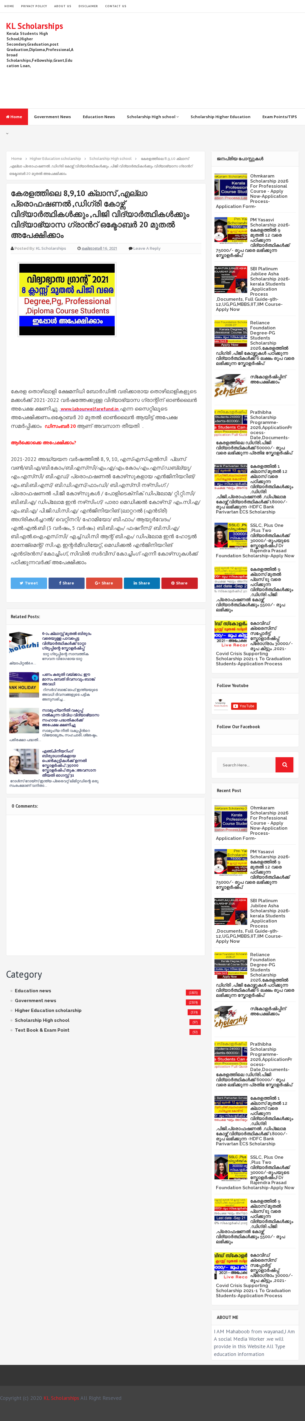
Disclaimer (88, 6)
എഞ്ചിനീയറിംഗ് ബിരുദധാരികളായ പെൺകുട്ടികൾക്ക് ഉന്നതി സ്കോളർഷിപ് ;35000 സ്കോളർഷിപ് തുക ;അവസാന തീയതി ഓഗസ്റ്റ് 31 (69, 763)
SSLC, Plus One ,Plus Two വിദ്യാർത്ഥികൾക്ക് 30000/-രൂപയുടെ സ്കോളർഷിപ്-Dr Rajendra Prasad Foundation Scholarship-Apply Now (255, 540)
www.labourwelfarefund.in (90, 409)
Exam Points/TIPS (279, 116)
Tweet (31, 583)
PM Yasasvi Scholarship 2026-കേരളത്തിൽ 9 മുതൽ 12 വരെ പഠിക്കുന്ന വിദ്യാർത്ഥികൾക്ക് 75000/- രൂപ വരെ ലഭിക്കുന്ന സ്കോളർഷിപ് (253, 237)
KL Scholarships (34, 25)
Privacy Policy (34, 6)
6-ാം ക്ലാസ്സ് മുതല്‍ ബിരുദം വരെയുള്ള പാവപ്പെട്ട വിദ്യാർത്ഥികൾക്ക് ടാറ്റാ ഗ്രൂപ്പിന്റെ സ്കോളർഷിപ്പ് (66, 640)
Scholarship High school (151, 116)
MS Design (216, 1414)
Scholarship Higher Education (220, 116)
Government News (52, 116)
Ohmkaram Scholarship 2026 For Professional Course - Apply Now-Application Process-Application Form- (252, 191)
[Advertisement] (190, 60)
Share (68, 583)
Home (16, 116)
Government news (35, 1000)
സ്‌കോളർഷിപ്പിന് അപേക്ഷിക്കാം (268, 379)
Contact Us (116, 6)
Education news (33, 990)
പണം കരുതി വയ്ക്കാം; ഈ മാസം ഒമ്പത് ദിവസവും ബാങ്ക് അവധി (68, 679)
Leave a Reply (147, 248)
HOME (9, 6)
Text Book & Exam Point (42, 1030)
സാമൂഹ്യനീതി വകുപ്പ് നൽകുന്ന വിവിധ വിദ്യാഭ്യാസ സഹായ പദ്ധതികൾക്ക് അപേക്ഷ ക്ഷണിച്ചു (70, 717)
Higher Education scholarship (48, 1010)
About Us (62, 6)
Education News (99, 116)
